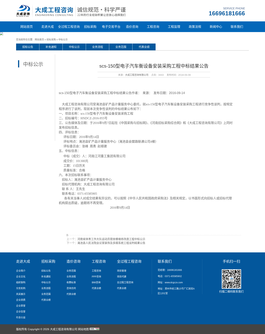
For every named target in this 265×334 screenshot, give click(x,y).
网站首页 (26, 26)
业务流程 (97, 46)
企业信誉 (20, 311)
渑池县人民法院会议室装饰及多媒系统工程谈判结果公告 (111, 242)
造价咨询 (132, 26)
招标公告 (27, 46)
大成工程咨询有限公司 (136, 75)
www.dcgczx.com (174, 282)
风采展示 (20, 294)
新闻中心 (216, 26)
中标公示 (63, 39)
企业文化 (20, 276)
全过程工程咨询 (69, 26)
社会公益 (20, 317)
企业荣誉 (20, 305)
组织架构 (20, 282)
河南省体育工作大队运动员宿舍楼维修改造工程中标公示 (111, 239)
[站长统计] (94, 329)
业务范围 (120, 46)
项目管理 (121, 270)
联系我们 (237, 26)
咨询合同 (71, 288)
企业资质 (20, 300)
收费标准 (71, 282)
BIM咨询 (96, 282)
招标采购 (90, 26)
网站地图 (83, 329)
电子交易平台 (111, 26)
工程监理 (174, 26)
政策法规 (195, 26)
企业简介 (20, 270)
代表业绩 (144, 46)
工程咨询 (153, 26)
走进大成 (47, 26)
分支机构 (20, 288)
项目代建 (121, 276)
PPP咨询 (96, 276)
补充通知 (51, 46)
